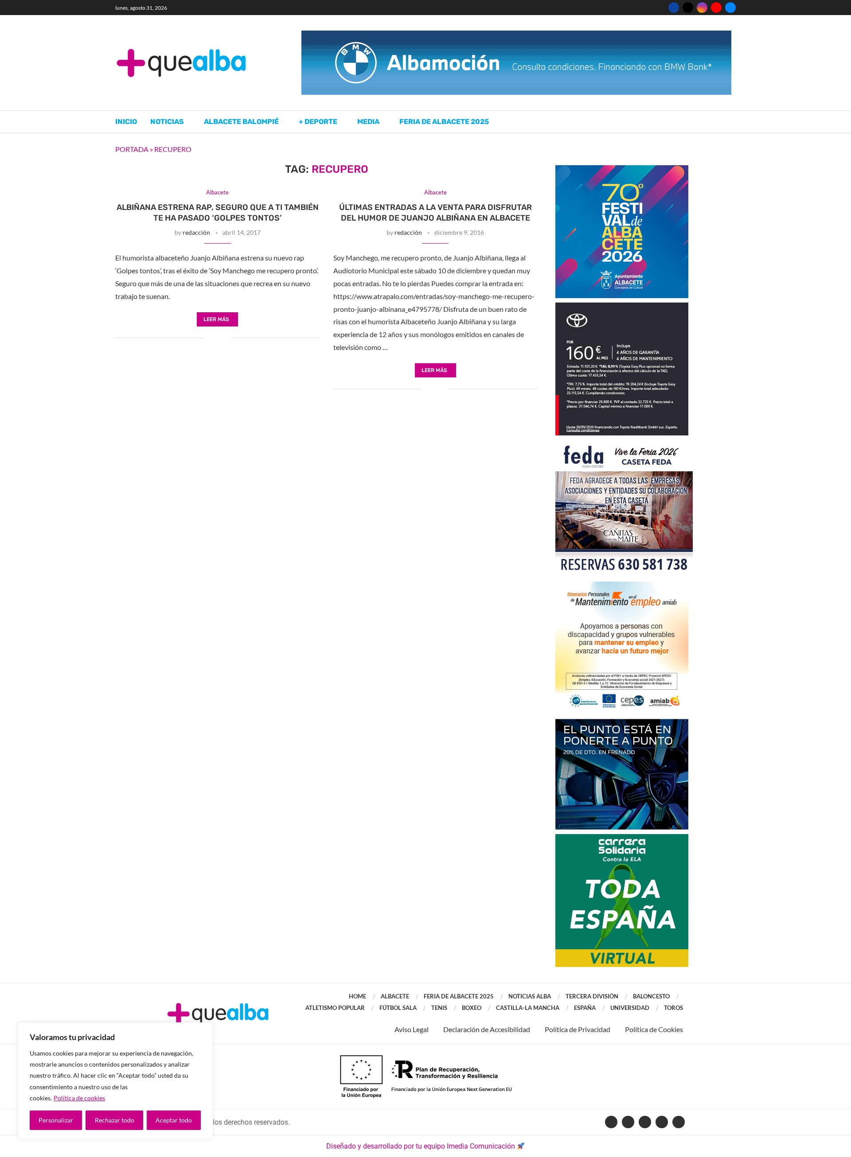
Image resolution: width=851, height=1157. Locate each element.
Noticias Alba (529, 996)
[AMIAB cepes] (621, 586)
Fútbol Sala (398, 1007)
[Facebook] (673, 7)
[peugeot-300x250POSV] (621, 723)
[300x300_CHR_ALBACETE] (621, 307)
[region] (115, 1080)
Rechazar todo (114, 1120)
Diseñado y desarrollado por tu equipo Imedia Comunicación (420, 1146)
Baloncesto (651, 996)
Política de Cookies (654, 1029)
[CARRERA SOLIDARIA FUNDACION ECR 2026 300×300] (621, 838)
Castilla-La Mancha (527, 1007)
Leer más (216, 319)
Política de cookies (79, 1098)
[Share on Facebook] (210, 338)
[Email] (730, 7)
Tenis (439, 1007)
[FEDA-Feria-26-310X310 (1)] (624, 444)
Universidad (629, 1007)
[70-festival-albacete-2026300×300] (621, 169)
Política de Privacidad (577, 1029)
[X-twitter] (628, 1122)
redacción (196, 232)
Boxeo (471, 1007)
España (585, 1007)
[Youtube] (716, 7)
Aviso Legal (411, 1029)
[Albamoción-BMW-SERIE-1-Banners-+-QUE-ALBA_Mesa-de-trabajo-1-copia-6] (516, 35)
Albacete (395, 996)
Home (357, 996)
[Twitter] (688, 7)
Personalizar (56, 1120)
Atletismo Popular (335, 1007)
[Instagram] (702, 7)
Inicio (126, 121)
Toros (673, 1007)
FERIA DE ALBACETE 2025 (459, 996)
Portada (131, 149)
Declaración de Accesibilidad (486, 1029)
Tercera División (592, 996)
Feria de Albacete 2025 (444, 121)
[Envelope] (678, 1122)
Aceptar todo (174, 1120)
